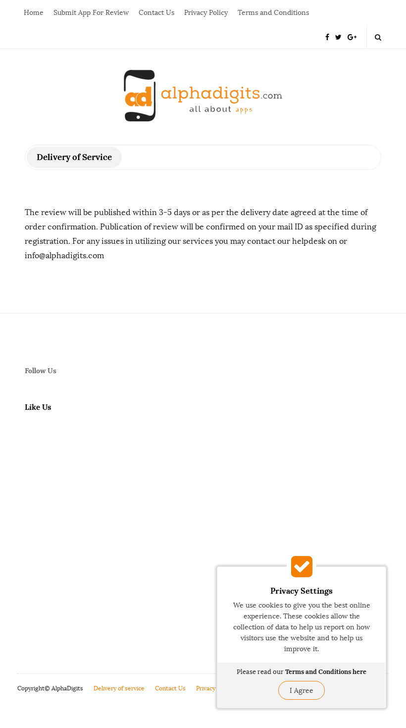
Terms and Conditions (273, 12)
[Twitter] (338, 36)
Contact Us (156, 12)
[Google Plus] (352, 36)
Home (34, 12)
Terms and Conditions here (325, 672)
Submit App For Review (91, 12)
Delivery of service (119, 688)
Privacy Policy (206, 12)
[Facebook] (327, 36)
